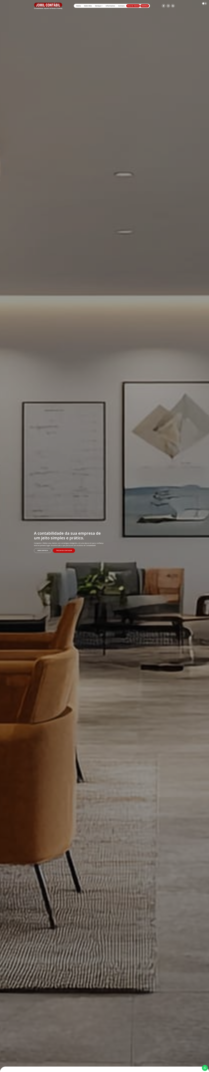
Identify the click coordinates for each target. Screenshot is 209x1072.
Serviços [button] (98, 6)
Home (78, 6)
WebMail (144, 6)
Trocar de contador (64, 550)
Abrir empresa (42, 550)
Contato (121, 6)
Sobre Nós (88, 6)
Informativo (110, 6)
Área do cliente (133, 6)
